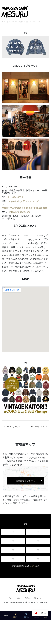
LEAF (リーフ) (12, 426)
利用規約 (28, 598)
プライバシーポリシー (15, 598)
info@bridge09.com (19, 211)
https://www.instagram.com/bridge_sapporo (24, 207)
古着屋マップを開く (25, 480)
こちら (33, 566)
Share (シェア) (38, 426)
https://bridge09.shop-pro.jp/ (23, 201)
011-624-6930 (15, 197)
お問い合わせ (37, 598)
